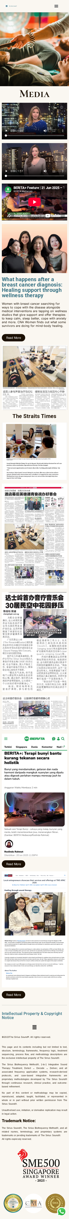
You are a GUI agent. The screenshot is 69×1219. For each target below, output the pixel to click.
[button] (56, 6)
